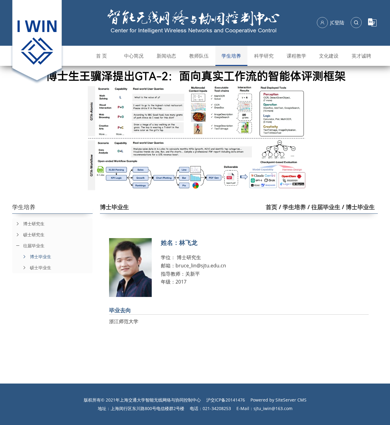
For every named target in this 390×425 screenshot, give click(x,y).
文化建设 (329, 55)
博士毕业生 (40, 256)
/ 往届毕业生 (323, 207)
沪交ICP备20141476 (225, 400)
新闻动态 (166, 55)
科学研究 (264, 55)
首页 (271, 207)
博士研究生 (33, 224)
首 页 (101, 55)
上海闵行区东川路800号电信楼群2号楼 (147, 408)
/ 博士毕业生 (357, 207)
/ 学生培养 (291, 207)
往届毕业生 (33, 245)
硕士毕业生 (40, 267)
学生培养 (231, 55)
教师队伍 (199, 55)
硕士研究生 (33, 235)
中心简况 (134, 55)
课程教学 (296, 55)
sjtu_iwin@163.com (273, 408)
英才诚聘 (361, 55)
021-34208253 (217, 408)
